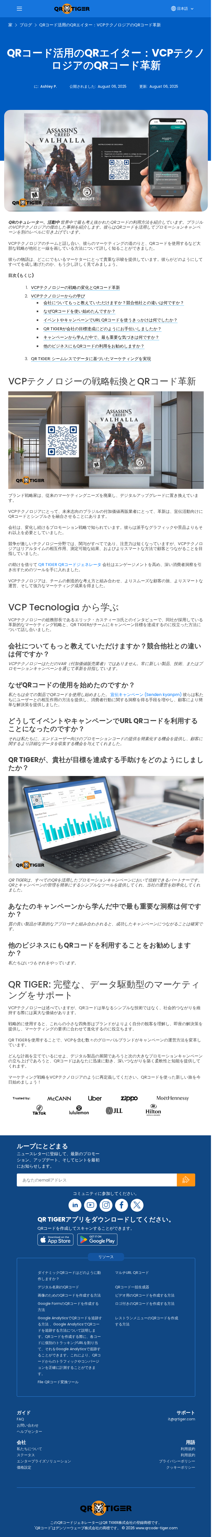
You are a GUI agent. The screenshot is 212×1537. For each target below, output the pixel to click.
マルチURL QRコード (132, 1272)
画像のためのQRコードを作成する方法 (69, 1295)
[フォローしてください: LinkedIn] (75, 1205)
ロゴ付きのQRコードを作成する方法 (145, 1303)
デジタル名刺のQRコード (58, 1287)
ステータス (26, 1455)
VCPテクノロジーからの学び (58, 296)
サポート (186, 1412)
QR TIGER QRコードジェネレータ (69, 565)
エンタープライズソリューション (44, 1461)
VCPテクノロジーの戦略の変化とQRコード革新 (75, 287)
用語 (190, 1442)
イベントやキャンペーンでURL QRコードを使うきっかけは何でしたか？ (110, 320)
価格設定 (24, 1467)
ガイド (24, 1412)
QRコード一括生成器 (132, 1287)
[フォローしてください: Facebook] (121, 1205)
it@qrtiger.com (181, 1419)
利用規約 (188, 1448)
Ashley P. (48, 86)
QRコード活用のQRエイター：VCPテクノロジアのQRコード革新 (100, 25)
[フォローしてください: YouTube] (90, 1205)
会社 (21, 1442)
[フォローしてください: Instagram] (106, 1205)
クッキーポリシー (180, 1467)
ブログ (26, 25)
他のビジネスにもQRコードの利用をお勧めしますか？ (94, 346)
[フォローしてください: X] (137, 1205)
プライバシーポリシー (177, 1461)
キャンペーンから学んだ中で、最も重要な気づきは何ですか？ (101, 337)
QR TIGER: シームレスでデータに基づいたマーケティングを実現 (91, 359)
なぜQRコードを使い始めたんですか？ (79, 311)
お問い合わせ (28, 1425)
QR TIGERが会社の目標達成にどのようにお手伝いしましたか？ (102, 329)
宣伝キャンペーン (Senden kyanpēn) (146, 695)
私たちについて (29, 1448)
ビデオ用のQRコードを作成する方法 (145, 1295)
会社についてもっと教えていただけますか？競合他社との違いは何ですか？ (113, 303)
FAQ (20, 1419)
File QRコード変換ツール (58, 1382)
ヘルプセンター (29, 1431)
